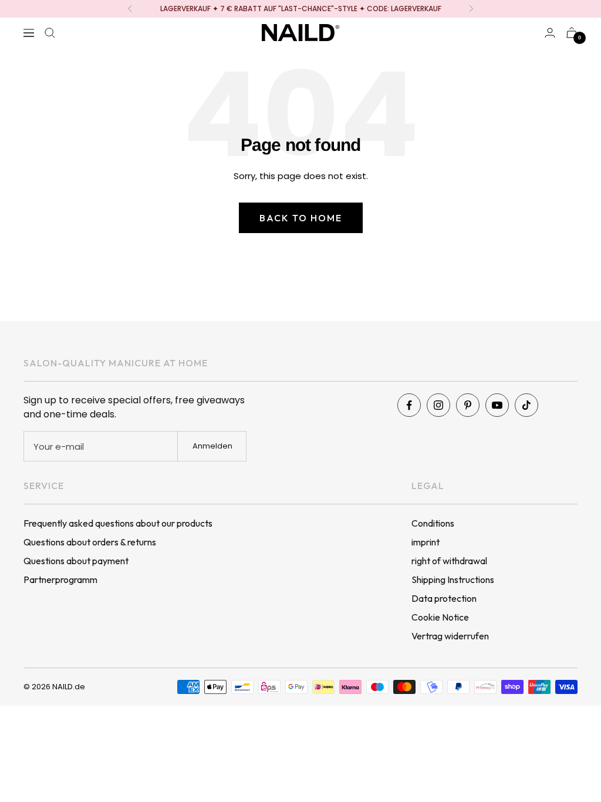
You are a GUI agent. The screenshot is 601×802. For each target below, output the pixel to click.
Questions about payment (76, 561)
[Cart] (572, 32)
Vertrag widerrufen (450, 636)
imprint (425, 542)
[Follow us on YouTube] (497, 405)
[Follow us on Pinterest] (468, 405)
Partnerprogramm (60, 579)
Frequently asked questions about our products (117, 523)
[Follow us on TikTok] (526, 405)
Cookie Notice (440, 617)
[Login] (550, 33)
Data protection (444, 598)
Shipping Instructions (452, 579)
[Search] (50, 33)
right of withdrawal (449, 561)
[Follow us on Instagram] (438, 405)
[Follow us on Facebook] (409, 405)
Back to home (300, 218)
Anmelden (212, 445)
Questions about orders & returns (89, 542)
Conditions (432, 523)
